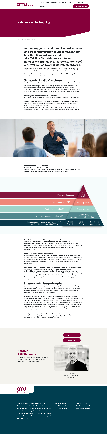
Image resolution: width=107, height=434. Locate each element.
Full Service (62, 2)
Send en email (71, 340)
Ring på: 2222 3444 (81, 6)
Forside (19, 39)
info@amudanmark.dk (83, 406)
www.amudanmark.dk (83, 408)
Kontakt (42, 6)
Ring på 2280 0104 (71, 335)
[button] (70, 6)
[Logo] (27, 4)
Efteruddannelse (51, 2)
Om (41, 2)
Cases (70, 2)
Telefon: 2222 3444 (82, 403)
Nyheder (80, 2)
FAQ (75, 2)
